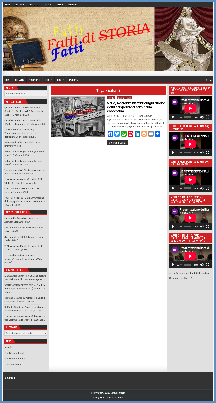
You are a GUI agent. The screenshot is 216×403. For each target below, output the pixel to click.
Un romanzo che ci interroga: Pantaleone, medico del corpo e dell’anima (21, 133)
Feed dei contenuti (14, 353)
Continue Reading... (118, 142)
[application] (190, 108)
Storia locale (124, 97)
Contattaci (34, 4)
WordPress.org (12, 364)
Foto (47, 4)
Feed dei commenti (14, 358)
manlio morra (113, 116)
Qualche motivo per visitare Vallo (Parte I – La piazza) (25, 289)
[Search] (211, 80)
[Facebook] (206, 80)
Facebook (72, 4)
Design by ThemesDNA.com (108, 397)
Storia (111, 97)
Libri (59, 4)
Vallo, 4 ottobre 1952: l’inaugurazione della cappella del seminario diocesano (136, 107)
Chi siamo (19, 4)
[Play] (173, 117)
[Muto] (202, 117)
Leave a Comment (146, 116)
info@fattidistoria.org (199, 273)
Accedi (8, 347)
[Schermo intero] (207, 117)
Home (7, 4)
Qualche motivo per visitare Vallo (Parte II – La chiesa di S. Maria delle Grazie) (24, 111)
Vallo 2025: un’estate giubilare (20, 142)
